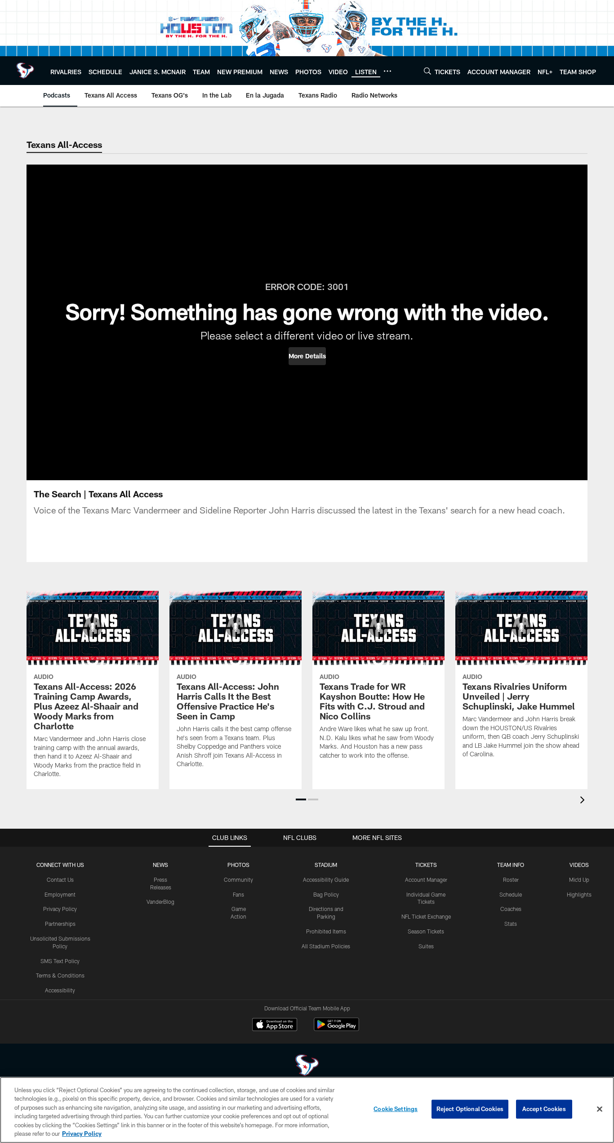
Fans (238, 894)
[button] (307, 356)
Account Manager (426, 879)
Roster (511, 879)
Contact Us (60, 879)
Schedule (510, 894)
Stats (510, 923)
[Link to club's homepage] (25, 70)
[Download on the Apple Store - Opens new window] (274, 1025)
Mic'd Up (579, 879)
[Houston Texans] (307, 1066)
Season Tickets (426, 931)
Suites (426, 946)
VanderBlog (160, 901)
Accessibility (60, 990)
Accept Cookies (544, 1108)
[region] (307, 1110)
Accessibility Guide (326, 879)
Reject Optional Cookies (469, 1108)
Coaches (510, 909)
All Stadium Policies (326, 946)
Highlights (579, 894)
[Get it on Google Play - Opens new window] (336, 1029)
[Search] (427, 71)
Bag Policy (326, 894)
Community (238, 879)
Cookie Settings (396, 1108)
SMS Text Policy (60, 961)
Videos (579, 865)
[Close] (600, 1109)
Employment (60, 894)
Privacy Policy (60, 909)
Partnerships (60, 923)
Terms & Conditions (60, 975)
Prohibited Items (326, 931)
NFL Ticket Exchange (426, 916)
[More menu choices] (387, 71)
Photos (238, 865)
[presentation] (583, 801)
